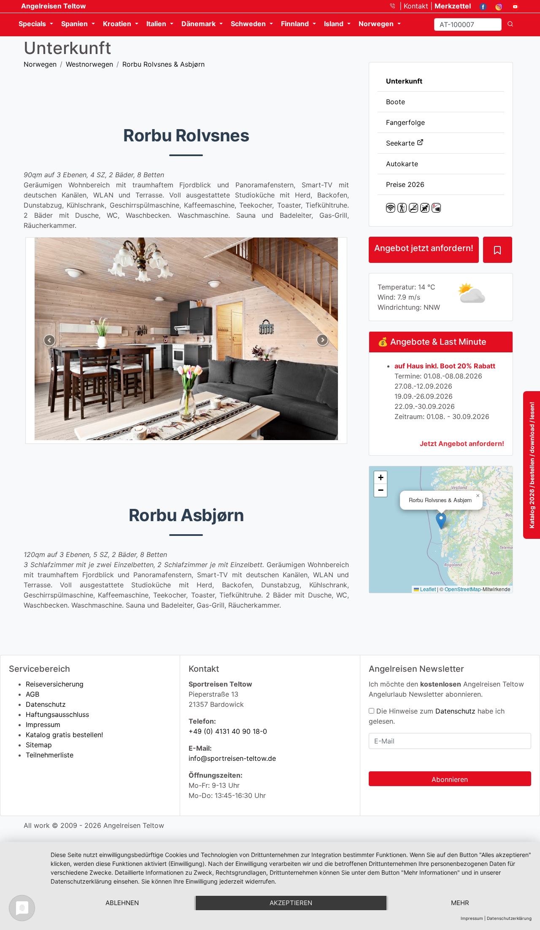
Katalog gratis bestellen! (64, 734)
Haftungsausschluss (57, 714)
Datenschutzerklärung (509, 918)
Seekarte (401, 143)
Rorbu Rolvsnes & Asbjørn (163, 64)
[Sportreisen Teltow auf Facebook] (480, 6)
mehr (460, 903)
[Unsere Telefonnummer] (395, 6)
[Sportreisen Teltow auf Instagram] (496, 6)
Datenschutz (46, 704)
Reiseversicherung (55, 684)
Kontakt (417, 6)
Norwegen (40, 64)
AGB (32, 694)
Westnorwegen (89, 64)
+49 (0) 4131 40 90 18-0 (228, 731)
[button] (441, 521)
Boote (395, 101)
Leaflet (427, 588)
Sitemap (39, 745)
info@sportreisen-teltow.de (232, 758)
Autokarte (402, 164)
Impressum (43, 724)
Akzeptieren (291, 903)
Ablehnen (122, 903)
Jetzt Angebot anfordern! (462, 443)
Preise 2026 (405, 184)
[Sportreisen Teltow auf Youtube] (512, 6)
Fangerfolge (405, 122)
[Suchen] (510, 24)
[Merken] (497, 250)
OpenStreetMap (463, 588)
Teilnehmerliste (49, 755)
